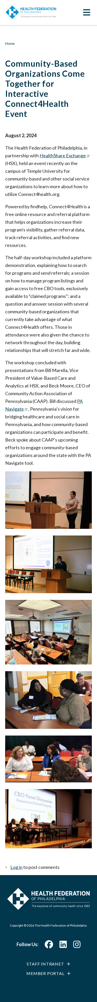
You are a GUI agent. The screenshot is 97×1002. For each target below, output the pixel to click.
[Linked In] (63, 945)
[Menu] (86, 13)
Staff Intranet (45, 963)
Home (10, 43)
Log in (16, 867)
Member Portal (45, 973)
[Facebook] (49, 945)
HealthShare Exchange (63, 155)
